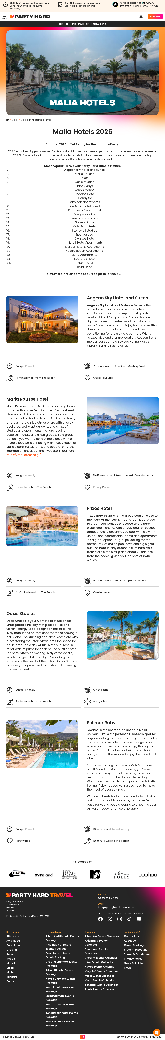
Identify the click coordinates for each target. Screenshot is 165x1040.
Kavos (10, 959)
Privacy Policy (133, 959)
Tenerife (11, 977)
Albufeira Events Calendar (102, 936)
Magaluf (11, 963)
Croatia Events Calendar (101, 958)
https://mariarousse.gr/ (23, 455)
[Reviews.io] (148, 3)
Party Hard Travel (30, 16)
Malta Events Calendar (100, 980)
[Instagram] (119, 919)
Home (9, 119)
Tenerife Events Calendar (101, 985)
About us (130, 941)
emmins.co (140, 1037)
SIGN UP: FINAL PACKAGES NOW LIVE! (82, 24)
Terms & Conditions (137, 954)
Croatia (11, 950)
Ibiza (9, 954)
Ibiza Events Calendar (99, 962)
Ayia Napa (13, 941)
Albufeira (12, 936)
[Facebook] (100, 919)
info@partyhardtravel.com (116, 907)
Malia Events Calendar (99, 976)
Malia (15, 119)
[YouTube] (139, 919)
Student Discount (135, 950)
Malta (10, 972)
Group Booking (134, 945)
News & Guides (134, 963)
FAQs (127, 968)
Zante (10, 981)
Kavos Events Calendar (100, 967)
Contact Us (131, 936)
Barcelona (13, 945)
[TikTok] (129, 919)
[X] (110, 919)
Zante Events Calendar (100, 989)
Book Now (155, 16)
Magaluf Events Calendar (101, 971)
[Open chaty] (156, 1032)
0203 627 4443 (108, 898)
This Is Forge (155, 1037)
